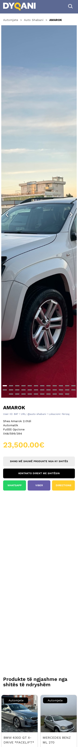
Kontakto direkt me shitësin (39, 473)
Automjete (10, 20)
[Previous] (7, 214)
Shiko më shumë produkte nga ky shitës (39, 461)
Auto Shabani (33, 20)
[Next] (71, 214)
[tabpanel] (39, 211)
